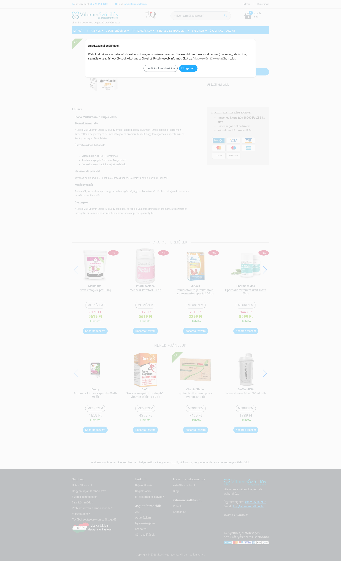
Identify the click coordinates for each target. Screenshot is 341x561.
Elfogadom (188, 68)
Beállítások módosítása (160, 68)
